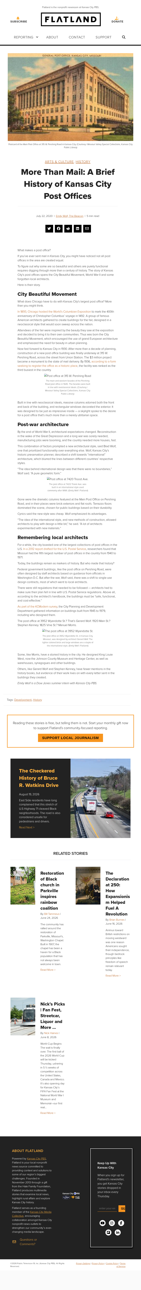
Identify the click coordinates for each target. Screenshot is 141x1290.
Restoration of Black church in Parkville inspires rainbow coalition (52, 890)
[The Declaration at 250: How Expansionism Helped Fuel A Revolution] (88, 886)
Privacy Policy (98, 1263)
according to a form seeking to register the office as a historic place (67, 363)
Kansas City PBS (36, 1158)
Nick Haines (51, 1033)
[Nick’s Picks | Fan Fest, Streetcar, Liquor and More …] (22, 1016)
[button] (37, 37)
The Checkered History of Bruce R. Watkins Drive (38, 778)
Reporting (23, 37)
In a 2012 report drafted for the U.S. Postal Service (54, 549)
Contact (77, 37)
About (52, 37)
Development (23, 700)
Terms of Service (121, 1265)
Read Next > (26, 827)
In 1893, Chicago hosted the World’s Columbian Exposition (54, 311)
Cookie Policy (112, 1263)
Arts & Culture (59, 161)
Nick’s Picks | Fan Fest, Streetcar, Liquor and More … (52, 1016)
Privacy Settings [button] (83, 1263)
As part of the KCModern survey (37, 606)
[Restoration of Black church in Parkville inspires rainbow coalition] (22, 886)
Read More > (48, 970)
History (83, 161)
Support (104, 37)
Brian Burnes (116, 920)
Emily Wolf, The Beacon (69, 216)
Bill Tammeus (51, 914)
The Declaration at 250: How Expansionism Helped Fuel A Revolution (118, 893)
